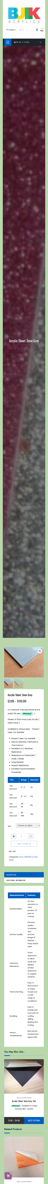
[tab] (24, 874)
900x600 (27, 857)
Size (9, 826)
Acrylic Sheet (26, 1098)
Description (11, 874)
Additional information (16, 880)
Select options (34, 1120)
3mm (21, 857)
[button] (40, 651)
